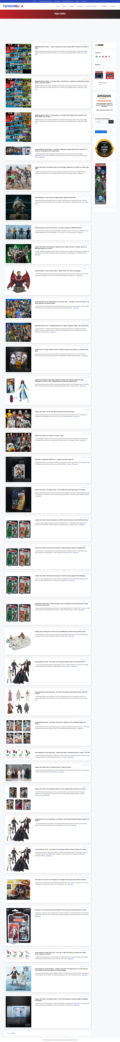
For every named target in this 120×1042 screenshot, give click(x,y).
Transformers (57, 1)
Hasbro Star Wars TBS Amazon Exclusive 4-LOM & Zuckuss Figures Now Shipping (60, 576)
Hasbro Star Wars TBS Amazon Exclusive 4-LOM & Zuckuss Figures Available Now (60, 548)
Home (57, 6)
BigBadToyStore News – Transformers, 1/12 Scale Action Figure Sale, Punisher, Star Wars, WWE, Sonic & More (61, 116)
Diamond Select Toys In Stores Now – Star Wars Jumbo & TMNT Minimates (58, 228)
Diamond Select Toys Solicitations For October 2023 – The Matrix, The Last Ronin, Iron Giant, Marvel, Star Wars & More (62, 302)
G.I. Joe (77, 1)
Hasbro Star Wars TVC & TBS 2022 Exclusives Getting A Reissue (54, 411)
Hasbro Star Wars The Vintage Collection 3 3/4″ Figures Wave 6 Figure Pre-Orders (60, 789)
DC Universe (84, 1)
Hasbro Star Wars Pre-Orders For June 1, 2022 (49, 435)
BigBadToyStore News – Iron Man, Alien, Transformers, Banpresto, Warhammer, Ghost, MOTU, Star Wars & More (62, 82)
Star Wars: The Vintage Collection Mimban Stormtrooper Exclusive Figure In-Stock (61, 910)
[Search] (111, 122)
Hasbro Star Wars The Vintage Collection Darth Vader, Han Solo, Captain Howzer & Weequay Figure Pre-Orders (61, 247)
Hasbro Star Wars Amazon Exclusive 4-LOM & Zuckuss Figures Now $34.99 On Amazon (61, 520)
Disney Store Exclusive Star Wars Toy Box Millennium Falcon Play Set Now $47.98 (60, 631)
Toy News (71, 6)
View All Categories (101, 132)
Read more (42, 157)
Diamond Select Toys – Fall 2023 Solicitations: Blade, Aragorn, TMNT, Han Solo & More (62, 325)
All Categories (104, 6)
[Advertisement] (60, 29)
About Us (64, 6)
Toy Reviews (80, 6)
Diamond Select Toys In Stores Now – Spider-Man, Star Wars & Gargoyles (58, 271)
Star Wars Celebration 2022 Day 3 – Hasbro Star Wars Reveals (54, 459)
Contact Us (113, 6)
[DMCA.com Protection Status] (99, 45)
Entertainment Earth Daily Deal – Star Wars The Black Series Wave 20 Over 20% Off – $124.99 (61, 692)
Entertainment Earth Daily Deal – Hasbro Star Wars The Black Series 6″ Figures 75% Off (62, 752)
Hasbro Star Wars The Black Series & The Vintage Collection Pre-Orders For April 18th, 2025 (62, 168)
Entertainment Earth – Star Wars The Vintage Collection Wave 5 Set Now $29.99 (60, 662)
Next (14, 1033)
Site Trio (65, 1040)
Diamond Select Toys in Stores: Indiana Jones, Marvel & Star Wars (55, 197)
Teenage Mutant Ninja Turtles (45, 1)
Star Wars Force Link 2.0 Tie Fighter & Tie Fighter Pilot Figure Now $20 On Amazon (60, 879)
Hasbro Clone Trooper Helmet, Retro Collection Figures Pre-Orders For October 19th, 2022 (61, 350)
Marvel (34, 1)
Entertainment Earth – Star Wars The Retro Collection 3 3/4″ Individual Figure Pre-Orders (61, 723)
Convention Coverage (91, 6)
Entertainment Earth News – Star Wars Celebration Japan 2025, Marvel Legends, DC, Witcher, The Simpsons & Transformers (61, 150)
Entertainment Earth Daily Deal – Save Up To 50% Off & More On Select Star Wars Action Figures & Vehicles (60, 953)
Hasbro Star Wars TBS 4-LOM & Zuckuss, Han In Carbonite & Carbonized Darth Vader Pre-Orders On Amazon (61, 604)
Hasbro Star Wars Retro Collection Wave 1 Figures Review (53, 767)
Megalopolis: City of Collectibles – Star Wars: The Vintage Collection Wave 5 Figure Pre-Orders (62, 819)
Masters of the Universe (68, 1)
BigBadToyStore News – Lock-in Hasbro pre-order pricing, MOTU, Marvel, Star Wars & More (62, 47)
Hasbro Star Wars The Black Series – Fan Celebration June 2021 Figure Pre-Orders (60, 490)
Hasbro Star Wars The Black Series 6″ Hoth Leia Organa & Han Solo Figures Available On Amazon (61, 999)
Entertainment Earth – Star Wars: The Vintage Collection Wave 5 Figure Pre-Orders (61, 849)
